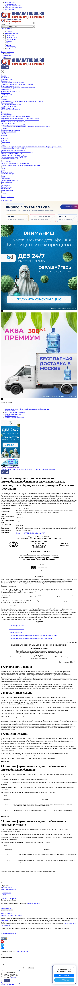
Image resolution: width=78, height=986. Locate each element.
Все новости (5, 77)
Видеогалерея (5, 188)
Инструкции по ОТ (7, 103)
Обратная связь (9, 2)
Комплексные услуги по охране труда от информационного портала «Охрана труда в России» (31, 147)
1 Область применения (16, 625)
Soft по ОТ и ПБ (11, 37)
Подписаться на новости (13, 6)
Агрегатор (9, 41)
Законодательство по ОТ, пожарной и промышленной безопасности (23, 101)
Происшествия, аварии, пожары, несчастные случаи (18, 88)
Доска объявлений (7, 190)
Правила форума (6, 172)
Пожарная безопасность (8, 132)
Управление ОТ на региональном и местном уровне (18, 84)
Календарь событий (11, 33)
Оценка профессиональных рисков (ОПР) (14, 150)
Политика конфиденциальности (11, 915)
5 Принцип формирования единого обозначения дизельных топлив (31, 638)
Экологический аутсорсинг (9, 159)
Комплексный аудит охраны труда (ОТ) (13, 148)
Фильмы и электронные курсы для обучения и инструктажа (20, 165)
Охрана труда (5, 81)
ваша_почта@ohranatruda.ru (13, 7)
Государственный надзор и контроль (12, 82)
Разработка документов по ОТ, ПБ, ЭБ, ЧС (14, 157)
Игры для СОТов (6, 200)
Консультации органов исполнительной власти (16, 116)
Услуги (8, 43)
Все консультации (6, 114)
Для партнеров (5, 142)
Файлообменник (6, 187)
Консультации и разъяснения (10, 91)
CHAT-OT (4, 193)
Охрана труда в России (8, 898)
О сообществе (5, 178)
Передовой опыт (6, 89)
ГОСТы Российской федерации (11, 104)
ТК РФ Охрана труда (7, 108)
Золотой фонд (11, 47)
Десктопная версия (7, 910)
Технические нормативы (9, 106)
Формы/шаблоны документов (10, 110)
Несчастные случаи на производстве (13, 121)
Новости (9, 32)
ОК (7, 980)
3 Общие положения (15, 632)
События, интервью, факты (10, 86)
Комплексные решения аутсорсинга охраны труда (17, 152)
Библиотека (10, 35)
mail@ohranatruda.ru (33, 903)
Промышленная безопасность (10, 130)
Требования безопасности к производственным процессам (20, 120)
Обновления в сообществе (9, 180)
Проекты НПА (5, 93)
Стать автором (9, 9)
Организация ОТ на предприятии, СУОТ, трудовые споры (20, 118)
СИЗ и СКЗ (4, 128)
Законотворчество (6, 79)
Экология (4, 135)
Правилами (4, 920)
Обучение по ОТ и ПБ (8, 123)
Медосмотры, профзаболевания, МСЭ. (13, 125)
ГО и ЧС (3, 133)
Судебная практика (7, 94)
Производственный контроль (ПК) (12, 153)
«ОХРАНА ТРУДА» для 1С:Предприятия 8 (15, 163)
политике (13, 977)
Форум (8, 45)
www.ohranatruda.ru (22, 951)
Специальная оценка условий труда (12, 155)
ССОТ (8, 48)
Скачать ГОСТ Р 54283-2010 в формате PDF (30, 533)
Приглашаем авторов (7, 174)
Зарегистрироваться (7, 984)
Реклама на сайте (10, 4)
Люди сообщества (6, 182)
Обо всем (4, 96)
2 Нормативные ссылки (16, 629)
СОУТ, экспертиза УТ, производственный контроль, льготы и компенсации (25, 126)
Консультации (11, 39)
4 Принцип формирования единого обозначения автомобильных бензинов (33, 635)
